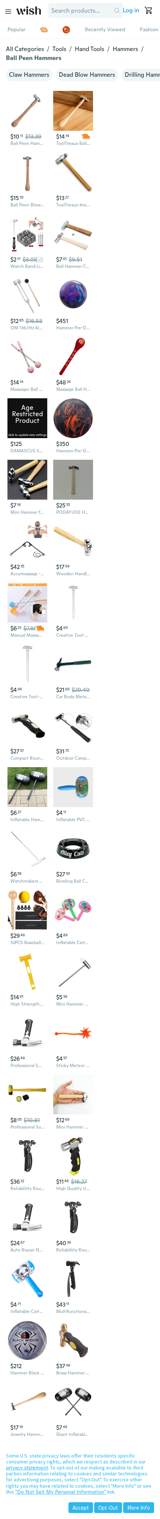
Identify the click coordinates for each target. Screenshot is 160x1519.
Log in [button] (131, 10)
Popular (16, 29)
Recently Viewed (105, 29)
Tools (59, 49)
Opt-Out (108, 1507)
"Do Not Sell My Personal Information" (60, 1491)
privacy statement (27, 1467)
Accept (81, 1507)
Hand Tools (89, 49)
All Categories (25, 49)
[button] (117, 10)
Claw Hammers (29, 75)
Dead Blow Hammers (87, 75)
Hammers (125, 49)
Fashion (149, 29)
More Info (138, 1507)
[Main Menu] (8, 11)
